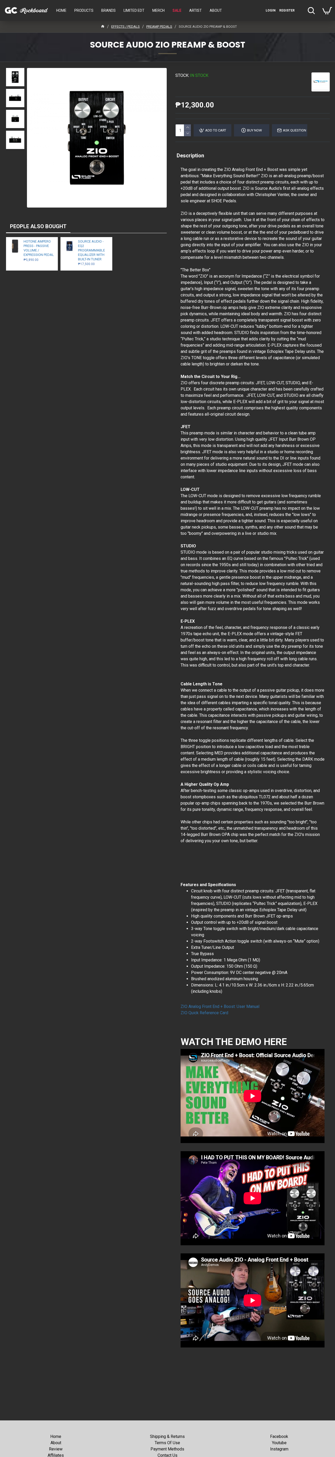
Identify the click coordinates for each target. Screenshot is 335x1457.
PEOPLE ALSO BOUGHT (38, 226)
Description (190, 155)
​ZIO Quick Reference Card (204, 1012)
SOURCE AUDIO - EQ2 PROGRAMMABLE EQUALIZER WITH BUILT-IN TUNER (91, 250)
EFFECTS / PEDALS (125, 26)
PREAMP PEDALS (159, 26)
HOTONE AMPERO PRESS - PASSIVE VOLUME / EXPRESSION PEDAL (39, 248)
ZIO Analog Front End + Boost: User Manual (220, 1006)
